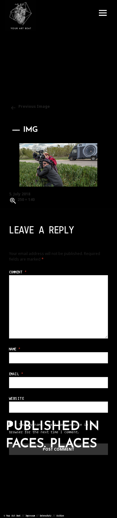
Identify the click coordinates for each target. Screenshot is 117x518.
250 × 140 (26, 199)
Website (16, 399)
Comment (18, 272)
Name (15, 349)
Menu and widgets (102, 13)
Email (16, 374)
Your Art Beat (13, 516)
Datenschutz (45, 516)
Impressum (30, 516)
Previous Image (34, 106)
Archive (60, 516)
